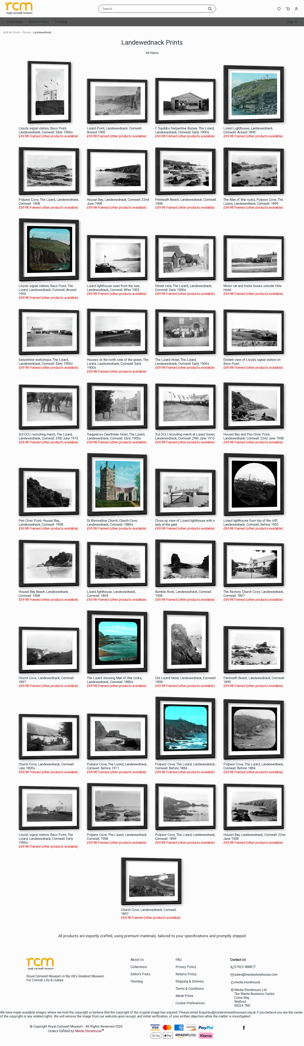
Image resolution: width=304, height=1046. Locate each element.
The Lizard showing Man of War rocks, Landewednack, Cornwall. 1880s (114, 680)
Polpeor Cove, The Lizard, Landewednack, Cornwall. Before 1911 (117, 766)
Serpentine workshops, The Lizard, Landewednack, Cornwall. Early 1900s (46, 362)
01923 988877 (245, 967)
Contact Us (238, 960)
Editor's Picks (39, 22)
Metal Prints (184, 996)
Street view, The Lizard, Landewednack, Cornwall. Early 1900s (183, 288)
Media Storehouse (88, 1031)
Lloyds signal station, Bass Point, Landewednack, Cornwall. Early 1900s (46, 130)
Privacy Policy (186, 967)
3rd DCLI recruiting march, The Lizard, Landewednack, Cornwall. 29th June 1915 (48, 436)
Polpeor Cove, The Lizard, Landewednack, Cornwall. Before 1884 (185, 766)
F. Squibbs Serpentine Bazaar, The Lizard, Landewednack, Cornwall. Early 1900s (184, 130)
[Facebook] (244, 1030)
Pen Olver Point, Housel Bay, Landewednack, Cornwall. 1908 (41, 523)
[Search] (209, 8)
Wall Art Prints (11, 32)
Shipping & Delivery (190, 981)
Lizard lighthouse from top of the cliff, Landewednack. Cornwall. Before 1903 (251, 523)
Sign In (292, 22)
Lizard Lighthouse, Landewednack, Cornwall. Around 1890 (248, 130)
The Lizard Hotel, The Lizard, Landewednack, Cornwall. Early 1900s (182, 362)
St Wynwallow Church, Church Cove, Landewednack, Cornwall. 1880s (112, 523)
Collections (15, 22)
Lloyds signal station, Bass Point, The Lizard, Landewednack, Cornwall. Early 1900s (46, 839)
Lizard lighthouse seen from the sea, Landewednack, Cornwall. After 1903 (113, 288)
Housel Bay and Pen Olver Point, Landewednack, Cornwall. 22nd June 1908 (253, 436)
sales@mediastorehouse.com (256, 975)
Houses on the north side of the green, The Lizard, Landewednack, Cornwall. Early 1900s (117, 364)
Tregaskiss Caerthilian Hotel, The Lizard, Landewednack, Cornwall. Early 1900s (116, 436)
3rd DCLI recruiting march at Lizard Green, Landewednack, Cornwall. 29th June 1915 (185, 436)
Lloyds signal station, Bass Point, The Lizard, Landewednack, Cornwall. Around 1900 (47, 290)
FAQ (179, 960)
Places (26, 32)
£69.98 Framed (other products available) (48, 136)
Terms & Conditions (190, 989)
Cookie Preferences (190, 1003)
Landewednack (42, 32)
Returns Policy (186, 974)
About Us (137, 960)
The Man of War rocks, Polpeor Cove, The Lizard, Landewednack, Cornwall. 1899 (253, 202)
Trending (61, 22)
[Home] (31, 13)
